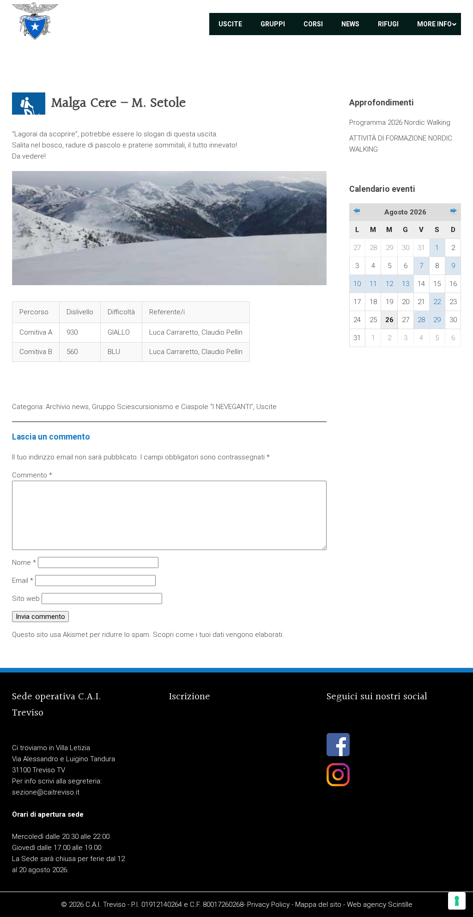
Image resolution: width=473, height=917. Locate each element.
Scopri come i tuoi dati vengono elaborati (217, 634)
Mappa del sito (318, 904)
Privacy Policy (268, 904)
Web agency (366, 904)
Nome (24, 562)
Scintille (400, 904)
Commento (32, 475)
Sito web (26, 598)
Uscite (266, 407)
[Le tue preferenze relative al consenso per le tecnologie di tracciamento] (457, 901)
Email (22, 580)
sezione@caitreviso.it (45, 792)
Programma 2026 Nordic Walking (399, 122)
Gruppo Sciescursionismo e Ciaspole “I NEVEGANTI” (172, 407)
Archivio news (67, 407)
